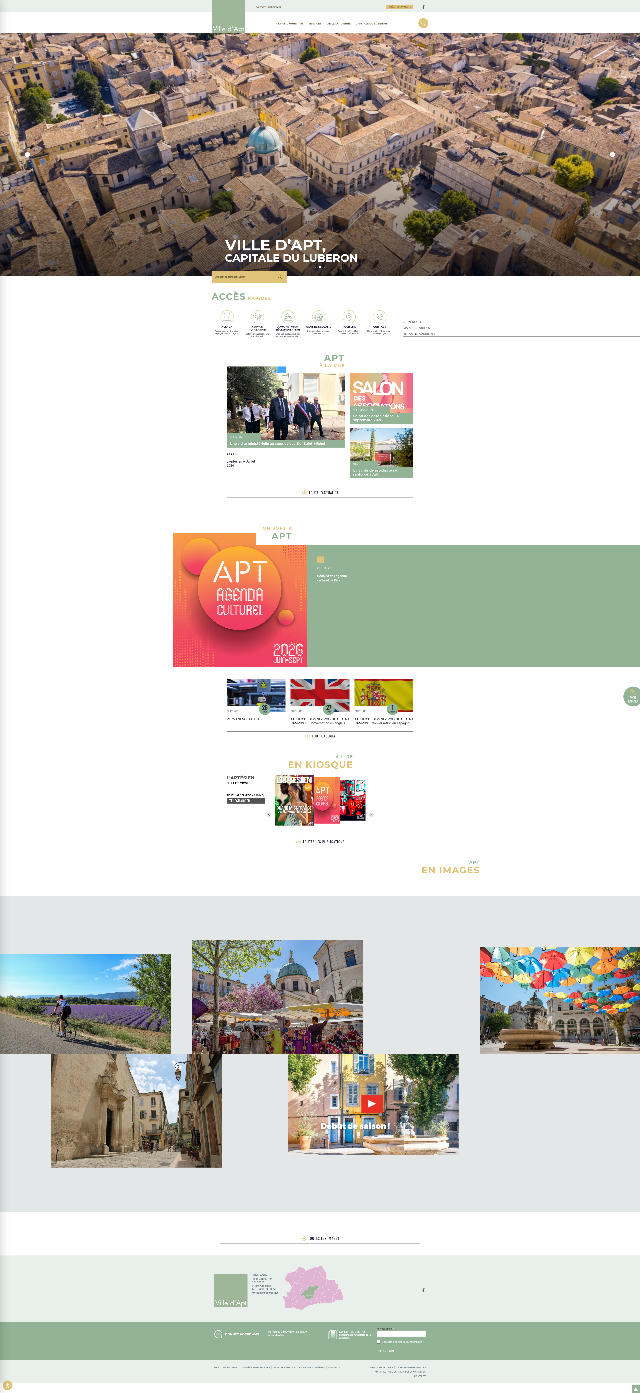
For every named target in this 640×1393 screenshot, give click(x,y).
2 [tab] (320, 267)
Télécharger (239, 800)
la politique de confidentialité (407, 1342)
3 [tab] (324, 267)
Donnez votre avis (242, 1334)
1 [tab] (316, 267)
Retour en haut (635, 1385)
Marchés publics (285, 1367)
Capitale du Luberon (371, 23)
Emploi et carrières (312, 1367)
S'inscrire (387, 1351)
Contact (261, 7)
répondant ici (276, 1335)
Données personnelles (255, 1367)
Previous (27, 154)
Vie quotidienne (338, 23)
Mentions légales (225, 1367)
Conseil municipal (290, 23)
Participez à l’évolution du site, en (288, 1331)
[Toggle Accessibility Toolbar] (7, 1385)
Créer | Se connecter (400, 6)
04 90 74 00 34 (267, 1289)
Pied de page (274, 7)
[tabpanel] (320, 154)
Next (612, 154)
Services (315, 23)
